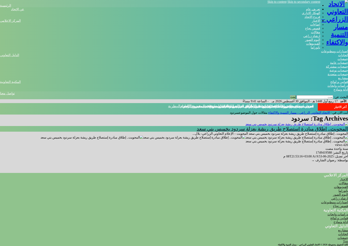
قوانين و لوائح (339, 82)
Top (345, 241)
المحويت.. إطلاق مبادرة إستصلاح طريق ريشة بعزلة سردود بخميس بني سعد (272, 128)
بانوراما (315, 47)
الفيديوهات (313, 43)
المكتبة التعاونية (10, 82)
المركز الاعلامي (10, 20)
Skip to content (277, 1)
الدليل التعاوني (9, 55)
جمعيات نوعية (338, 70)
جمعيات (343, 59)
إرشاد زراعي (311, 36)
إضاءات (315, 24)
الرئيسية (5, 5)
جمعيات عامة (339, 62)
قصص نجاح (312, 28)
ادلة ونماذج (341, 89)
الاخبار (316, 20)
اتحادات (343, 55)
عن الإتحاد (17, 9)
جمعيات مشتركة (337, 66)
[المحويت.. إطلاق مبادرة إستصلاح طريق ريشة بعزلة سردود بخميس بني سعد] (296, 124)
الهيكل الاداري (311, 13)
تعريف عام (313, 9)
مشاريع (343, 78)
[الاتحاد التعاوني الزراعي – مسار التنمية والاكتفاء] (334, 42)
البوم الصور (312, 39)
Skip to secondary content (303, 1)
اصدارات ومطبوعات (334, 51)
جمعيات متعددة (338, 74)
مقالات (315, 32)
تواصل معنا (7, 93)
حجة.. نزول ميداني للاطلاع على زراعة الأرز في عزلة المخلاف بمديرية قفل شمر (254, 106)
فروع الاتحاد (312, 17)
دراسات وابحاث (337, 85)
